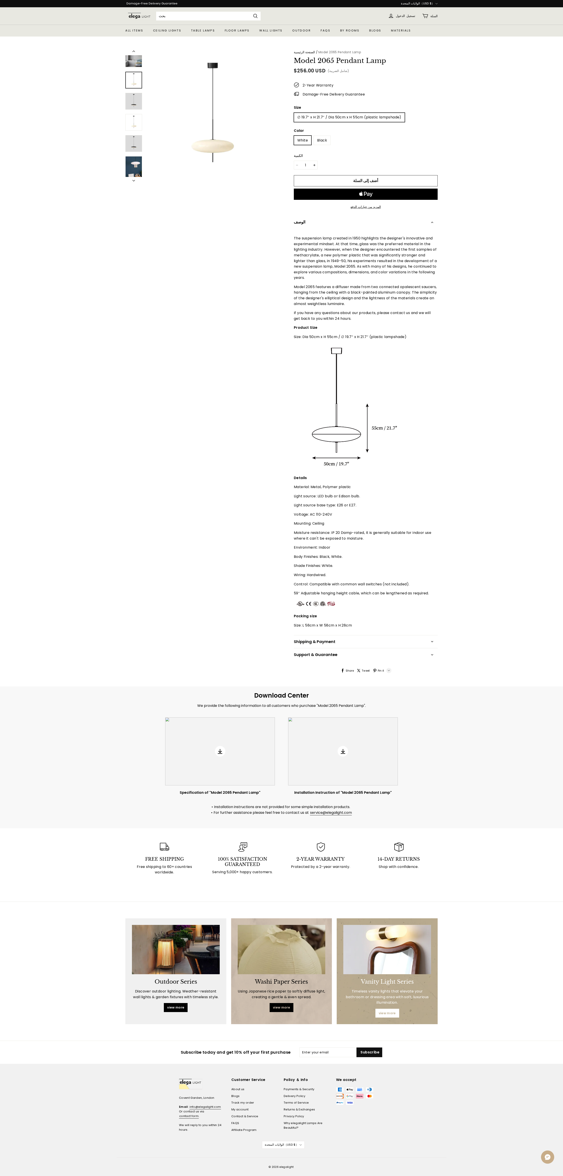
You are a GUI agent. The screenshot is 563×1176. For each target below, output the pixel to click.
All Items (134, 30)
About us (238, 1089)
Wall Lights (271, 30)
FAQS (325, 30)
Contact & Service (244, 1116)
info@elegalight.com (205, 1107)
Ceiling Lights (167, 30)
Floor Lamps (237, 30)
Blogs (375, 30)
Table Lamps (203, 30)
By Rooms (350, 30)
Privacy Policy (294, 1116)
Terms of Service (296, 1103)
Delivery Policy (294, 1096)
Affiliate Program (244, 1130)
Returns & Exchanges (299, 1109)
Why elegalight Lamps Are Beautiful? (303, 1125)
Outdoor (301, 30)
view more (175, 1007)
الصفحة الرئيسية (304, 52)
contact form (189, 1116)
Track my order (242, 1103)
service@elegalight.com (331, 812)
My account (240, 1109)
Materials (401, 30)
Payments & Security (299, 1089)
